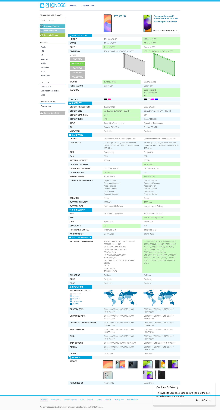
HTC (42, 51)
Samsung (45, 67)
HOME (73, 5)
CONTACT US (88, 5)
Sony (43, 71)
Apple (43, 47)
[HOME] (52, 5)
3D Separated (77, 64)
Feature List (46, 106)
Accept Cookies (203, 400)
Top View (77, 68)
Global (44, 400)
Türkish (90, 400)
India (82, 400)
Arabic (99, 400)
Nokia (43, 63)
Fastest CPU (46, 87)
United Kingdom (70, 400)
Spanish (108, 400)
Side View (77, 59)
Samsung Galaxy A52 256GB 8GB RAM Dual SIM (166, 17)
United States (55, 400)
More (43, 95)
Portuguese (119, 400)
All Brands (45, 75)
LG (42, 55)
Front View (77, 77)
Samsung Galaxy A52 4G (165, 21)
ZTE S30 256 (120, 16)
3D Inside (77, 73)
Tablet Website (133, 400)
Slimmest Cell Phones (50, 91)
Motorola (44, 59)
